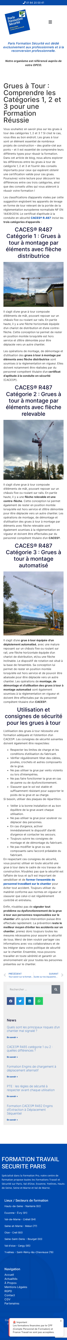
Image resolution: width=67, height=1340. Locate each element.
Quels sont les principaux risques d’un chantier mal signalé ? (33, 1029)
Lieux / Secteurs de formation (26, 1200)
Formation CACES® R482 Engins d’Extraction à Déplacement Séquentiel (30, 1109)
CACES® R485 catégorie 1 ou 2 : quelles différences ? (30, 1048)
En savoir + (12, 1037)
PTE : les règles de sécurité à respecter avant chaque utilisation (31, 1088)
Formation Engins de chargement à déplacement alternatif (31, 1068)
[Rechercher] (56, 989)
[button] (50, 22)
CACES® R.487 (41, 218)
